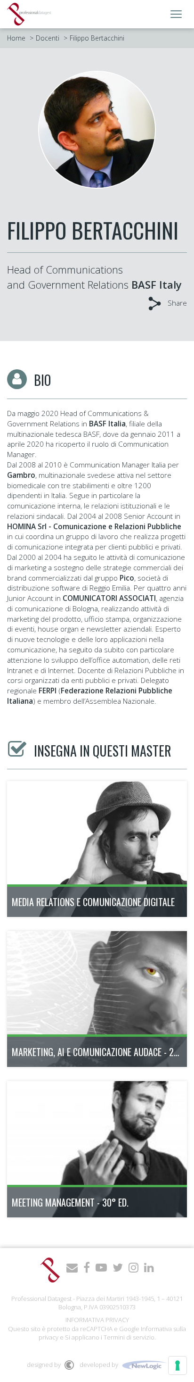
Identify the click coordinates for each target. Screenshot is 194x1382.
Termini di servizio (129, 1337)
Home (16, 37)
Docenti (47, 37)
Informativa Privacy (97, 1319)
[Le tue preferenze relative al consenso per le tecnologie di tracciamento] (177, 1365)
